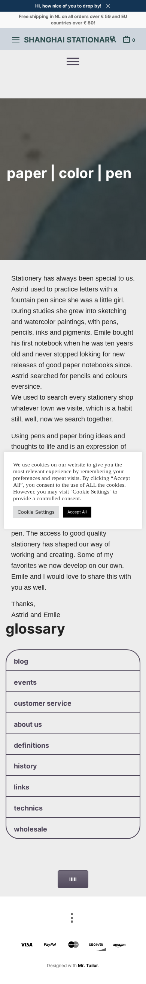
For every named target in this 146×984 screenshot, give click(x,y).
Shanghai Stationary (69, 40)
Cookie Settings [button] (36, 512)
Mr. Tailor (88, 965)
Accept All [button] (77, 512)
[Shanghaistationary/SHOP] (73, 61)
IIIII (73, 879)
